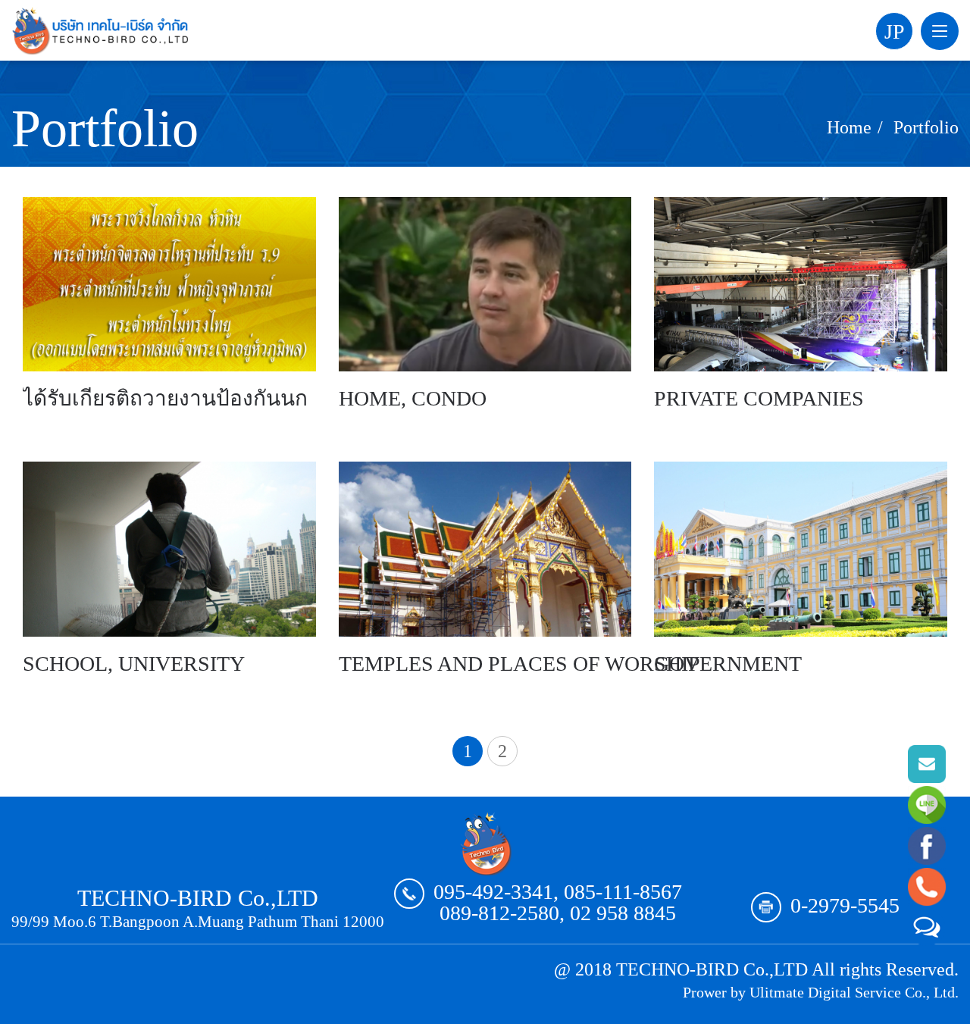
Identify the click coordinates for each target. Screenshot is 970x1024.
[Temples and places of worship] (485, 549)
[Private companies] (800, 284)
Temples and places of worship (519, 663)
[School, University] (169, 549)
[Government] (800, 549)
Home (849, 127)
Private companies (759, 398)
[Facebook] (926, 845)
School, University (134, 663)
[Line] (926, 804)
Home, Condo (413, 398)
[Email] (926, 764)
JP (894, 31)
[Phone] (926, 886)
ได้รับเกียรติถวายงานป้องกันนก (165, 398)
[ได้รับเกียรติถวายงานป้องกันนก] (169, 284)
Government (728, 663)
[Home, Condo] (485, 284)
